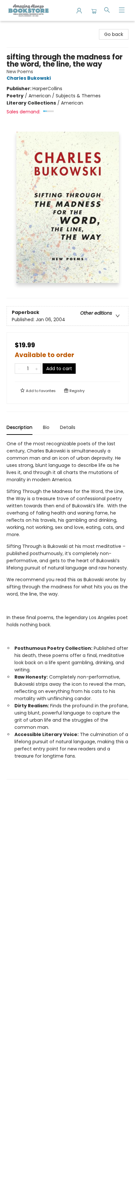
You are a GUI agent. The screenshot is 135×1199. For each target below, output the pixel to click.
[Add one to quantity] (36, 368)
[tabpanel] (67, 610)
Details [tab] (67, 427)
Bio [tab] (46, 427)
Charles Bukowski (29, 78)
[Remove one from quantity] (19, 368)
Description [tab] (19, 427)
